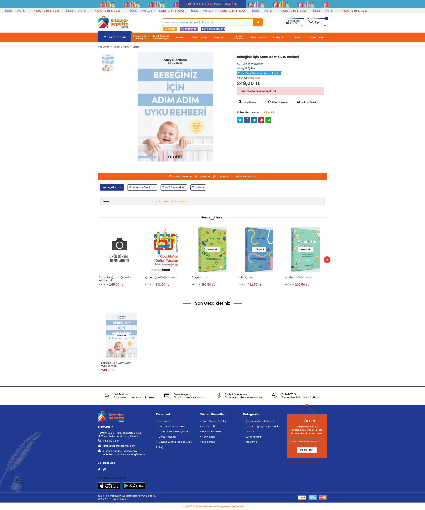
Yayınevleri (208, 436)
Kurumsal (163, 414)
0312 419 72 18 (110, 440)
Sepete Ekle (122, 291)
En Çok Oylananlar (212, 28)
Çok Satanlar (188, 28)
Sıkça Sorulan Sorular (214, 421)
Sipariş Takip (209, 426)
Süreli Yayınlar (254, 436)
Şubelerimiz (208, 442)
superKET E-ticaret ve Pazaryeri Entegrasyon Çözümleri (212, 506)
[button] (316, 22)
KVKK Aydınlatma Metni (172, 426)
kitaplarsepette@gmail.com (118, 446)
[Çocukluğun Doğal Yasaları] (121, 249)
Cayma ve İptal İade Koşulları (175, 442)
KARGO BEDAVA (27, 10)
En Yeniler (170, 28)
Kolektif (250, 431)
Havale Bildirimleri (212, 431)
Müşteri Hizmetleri (213, 414)
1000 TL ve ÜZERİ (59, 10)
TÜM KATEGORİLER (117, 37)
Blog (161, 447)
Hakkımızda (165, 421)
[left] (98, 259)
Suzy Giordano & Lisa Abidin (173, 201)
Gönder (308, 450)
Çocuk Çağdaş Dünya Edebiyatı (264, 426)
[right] (327, 259)
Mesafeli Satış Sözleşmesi (173, 431)
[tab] (112, 187)
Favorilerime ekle (249, 112)
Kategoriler (251, 414)
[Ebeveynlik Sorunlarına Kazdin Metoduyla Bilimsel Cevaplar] (307, 246)
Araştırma (251, 442)
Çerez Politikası (167, 436)
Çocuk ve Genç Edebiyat (260, 421)
